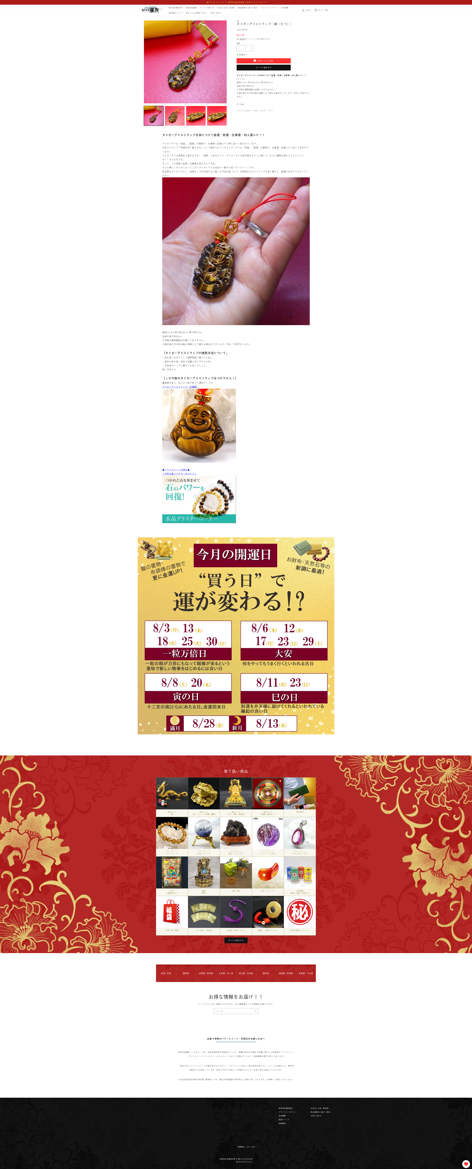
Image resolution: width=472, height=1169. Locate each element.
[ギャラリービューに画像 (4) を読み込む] (217, 116)
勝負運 (266, 973)
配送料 (242, 39)
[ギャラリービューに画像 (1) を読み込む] (154, 116)
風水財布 (299, 812)
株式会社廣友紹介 (286, 1108)
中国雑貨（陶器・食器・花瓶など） (300, 892)
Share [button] (241, 104)
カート (321, 10)
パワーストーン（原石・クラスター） (236, 852)
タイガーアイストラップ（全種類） (180, 386)
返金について (284, 1119)
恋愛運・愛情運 (206, 973)
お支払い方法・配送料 (320, 1108)
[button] (326, 10)
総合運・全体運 (246, 973)
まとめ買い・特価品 (204, 930)
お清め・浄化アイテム (236, 930)
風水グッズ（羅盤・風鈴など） (268, 813)
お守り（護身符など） (172, 892)
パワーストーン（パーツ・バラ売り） (268, 852)
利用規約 (282, 1123)
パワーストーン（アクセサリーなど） (300, 852)
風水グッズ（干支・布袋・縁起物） (236, 813)
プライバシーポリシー (288, 1112)
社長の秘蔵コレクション (300, 930)
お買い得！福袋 (172, 930)
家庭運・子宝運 (306, 973)
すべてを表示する (236, 940)
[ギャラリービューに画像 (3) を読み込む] (196, 116)
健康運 (186, 973)
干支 (269, 110)
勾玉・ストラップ (268, 891)
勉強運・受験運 (286, 973)
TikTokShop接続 (243, 110)
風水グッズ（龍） (172, 813)
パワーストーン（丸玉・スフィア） (204, 852)
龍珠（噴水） (203, 892)
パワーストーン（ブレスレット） (172, 852)
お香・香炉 (235, 891)
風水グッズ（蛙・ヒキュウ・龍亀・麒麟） (203, 813)
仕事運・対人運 (258, 110)
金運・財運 (166, 973)
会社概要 (282, 1115)
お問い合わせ (316, 1115)
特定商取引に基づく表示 (320, 1112)
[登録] (255, 1011)
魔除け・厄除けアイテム (268, 930)
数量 (238, 43)
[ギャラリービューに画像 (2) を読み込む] (175, 116)
